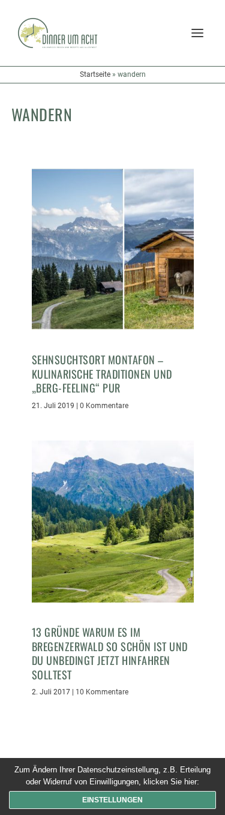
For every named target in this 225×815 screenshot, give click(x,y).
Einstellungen (112, 800)
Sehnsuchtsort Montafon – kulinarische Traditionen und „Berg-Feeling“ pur (102, 373)
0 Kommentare (104, 405)
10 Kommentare (102, 692)
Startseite (95, 74)
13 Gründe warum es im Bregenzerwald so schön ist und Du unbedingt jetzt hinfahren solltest (110, 653)
